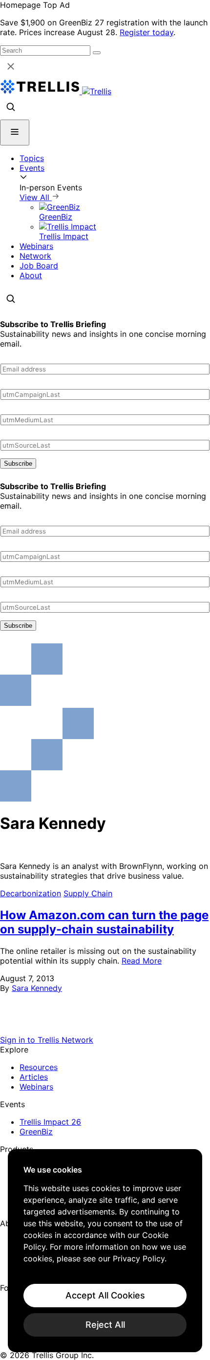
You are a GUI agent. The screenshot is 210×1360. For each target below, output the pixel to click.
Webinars (36, 246)
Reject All (105, 1324)
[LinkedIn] (6, 1299)
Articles (34, 1077)
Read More (142, 961)
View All (36, 197)
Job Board (39, 265)
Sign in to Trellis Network (46, 1040)
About (31, 275)
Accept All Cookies (105, 1295)
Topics (32, 158)
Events (32, 168)
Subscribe (18, 463)
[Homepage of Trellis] (105, 1030)
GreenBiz (36, 1131)
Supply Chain (87, 893)
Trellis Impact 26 (50, 1122)
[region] (105, 1250)
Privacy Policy (139, 1258)
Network (35, 256)
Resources (39, 1067)
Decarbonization (30, 893)
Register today (146, 32)
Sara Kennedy (37, 988)
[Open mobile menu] (14, 132)
